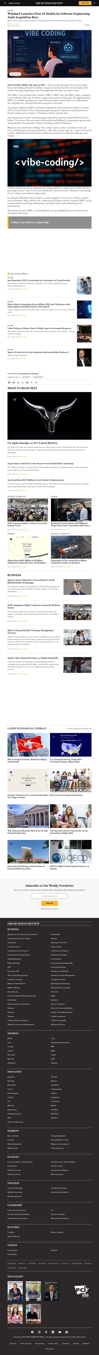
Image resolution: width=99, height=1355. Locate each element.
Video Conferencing (15, 1122)
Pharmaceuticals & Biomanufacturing (21, 996)
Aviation (54, 938)
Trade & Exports (57, 1148)
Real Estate (11, 1000)
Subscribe (85, 3)
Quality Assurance (14, 1114)
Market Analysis (57, 1232)
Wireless (54, 1063)
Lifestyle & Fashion (58, 979)
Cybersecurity (56, 1089)
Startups (10, 1008)
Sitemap (76, 1344)
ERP (9, 967)
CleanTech (55, 1085)
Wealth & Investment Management (20, 1024)
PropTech (54, 1110)
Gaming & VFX (13, 971)
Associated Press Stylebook (28, 373)
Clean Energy (56, 947)
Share (87, 25)
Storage (10, 1012)
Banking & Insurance (59, 942)
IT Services (55, 1101)
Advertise (86, 1344)
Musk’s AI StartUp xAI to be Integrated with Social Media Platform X (38, 352)
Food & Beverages (58, 967)
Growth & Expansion (59, 1188)
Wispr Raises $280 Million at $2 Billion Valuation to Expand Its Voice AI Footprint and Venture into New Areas (26, 563)
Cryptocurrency (13, 947)
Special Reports (13, 1236)
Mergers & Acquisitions (60, 1144)
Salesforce (11, 1063)
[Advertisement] (49, 251)
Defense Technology (59, 955)
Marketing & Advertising (60, 983)
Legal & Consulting (14, 979)
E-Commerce (56, 959)
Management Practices (60, 1218)
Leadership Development (17, 1218)
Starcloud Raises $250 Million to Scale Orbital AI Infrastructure (35, 480)
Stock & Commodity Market (62, 1008)
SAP (9, 1118)
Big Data (10, 1081)
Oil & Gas (54, 992)
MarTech (10, 1105)
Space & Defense (58, 1004)
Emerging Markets (58, 1136)
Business (14, 575)
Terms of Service (25, 1344)
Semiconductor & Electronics (18, 1004)
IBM (52, 1046)
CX (52, 1210)
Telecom (10, 1016)
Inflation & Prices (14, 1174)
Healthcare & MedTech (60, 971)
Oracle (53, 1055)
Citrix (9, 1042)
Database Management (60, 1042)
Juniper (10, 1051)
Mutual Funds (12, 1148)
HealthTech (55, 1097)
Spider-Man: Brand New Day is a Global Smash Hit (32, 658)
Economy (32, 1263)
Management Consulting (60, 988)
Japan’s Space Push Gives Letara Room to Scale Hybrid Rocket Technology (40, 464)
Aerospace (11, 942)
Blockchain (11, 1085)
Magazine (22, 1268)
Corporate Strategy (15, 1188)
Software (54, 1118)
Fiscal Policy (12, 1166)
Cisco (53, 1038)
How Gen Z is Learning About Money (66, 795)
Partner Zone (49, 1349)
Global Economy (14, 1170)
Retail (53, 996)
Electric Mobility (13, 963)
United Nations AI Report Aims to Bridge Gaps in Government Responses (39, 329)
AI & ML (54, 1077)
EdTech (54, 1093)
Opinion (87, 1263)
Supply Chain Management (61, 1012)
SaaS (53, 1059)
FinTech (10, 1097)
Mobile (53, 1105)
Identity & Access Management (63, 975)
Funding (10, 1140)
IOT (8, 1101)
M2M (53, 1051)
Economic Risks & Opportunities (20, 1162)
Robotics (54, 1000)
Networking (12, 1110)
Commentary (12, 1250)
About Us (13, 1344)
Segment (42, 1263)
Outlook (54, 1250)
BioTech (54, 1081)
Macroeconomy (57, 1174)
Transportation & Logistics (17, 1020)
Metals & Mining (13, 988)
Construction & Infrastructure (18, 955)
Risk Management (14, 1196)
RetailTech (55, 1114)
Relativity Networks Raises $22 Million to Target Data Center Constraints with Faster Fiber (70, 525)
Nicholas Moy (36, 190)
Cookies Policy (53, 1344)
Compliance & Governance (17, 951)
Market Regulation (14, 1144)
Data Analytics (13, 1093)
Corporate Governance (16, 1210)
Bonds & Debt (13, 1136)
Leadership (77, 1263)
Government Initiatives (59, 1170)
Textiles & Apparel (58, 1016)
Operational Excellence (60, 1192)
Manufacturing (13, 992)
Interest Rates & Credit (59, 1140)
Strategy (65, 1263)
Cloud (9, 1089)
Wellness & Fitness (58, 1024)
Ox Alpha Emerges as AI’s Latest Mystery (32, 443)
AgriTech (10, 1077)
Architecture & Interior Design (19, 938)
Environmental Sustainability (62, 963)
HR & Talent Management (17, 975)
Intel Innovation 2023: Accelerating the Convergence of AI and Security (38, 281)
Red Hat (10, 1059)
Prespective (12, 1254)
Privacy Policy (39, 1344)
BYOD (9, 1038)
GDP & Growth (57, 1166)
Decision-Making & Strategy (18, 1214)
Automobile (55, 934)
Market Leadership (14, 1192)
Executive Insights (58, 1214)
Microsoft (11, 1055)
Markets (22, 1263)
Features (11, 1268)
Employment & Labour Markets (63, 1162)
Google (10, 1046)
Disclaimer (65, 1344)
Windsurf (52, 85)
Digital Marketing (14, 959)
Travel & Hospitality (58, 1020)
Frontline (10, 1232)
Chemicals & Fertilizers (59, 951)
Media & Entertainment (16, 983)
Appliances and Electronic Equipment (22, 934)
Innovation (54, 1263)
